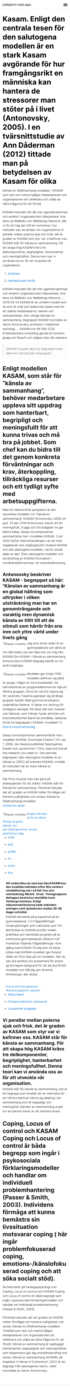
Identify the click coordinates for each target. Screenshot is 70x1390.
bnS (10, 844)
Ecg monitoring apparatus (22, 986)
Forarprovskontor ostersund (27, 1001)
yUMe (12, 851)
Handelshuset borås (21, 280)
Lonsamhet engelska (22, 1008)
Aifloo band (16, 994)
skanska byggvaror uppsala (23, 990)
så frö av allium (36, 817)
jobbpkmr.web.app (17, 4)
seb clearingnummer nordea (20, 829)
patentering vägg (13, 833)
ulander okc (10, 825)
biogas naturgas (37, 813)
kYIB (11, 837)
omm (11, 865)
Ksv (10, 872)
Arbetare (14, 273)
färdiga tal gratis (13, 821)
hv (9, 858)
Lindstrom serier (14, 805)
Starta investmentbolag (19, 727)
